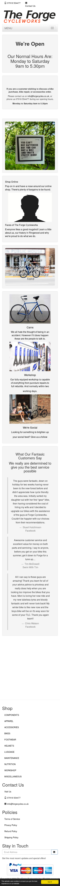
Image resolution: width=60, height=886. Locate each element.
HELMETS (9, 745)
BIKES (7, 733)
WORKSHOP (10, 770)
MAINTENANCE (11, 758)
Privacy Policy (10, 825)
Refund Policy (10, 831)
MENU (8, 28)
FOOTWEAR (10, 739)
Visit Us (7, 791)
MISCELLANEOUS (13, 776)
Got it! (50, 882)
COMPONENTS (11, 714)
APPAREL (8, 721)
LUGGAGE (9, 751)
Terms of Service (12, 818)
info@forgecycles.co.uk (38, 96)
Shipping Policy (11, 837)
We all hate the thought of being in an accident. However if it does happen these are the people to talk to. (30, 335)
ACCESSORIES (11, 727)
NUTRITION (10, 764)
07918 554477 (14, 2)
